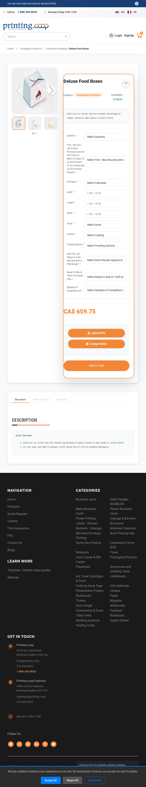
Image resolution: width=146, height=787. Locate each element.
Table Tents (83, 615)
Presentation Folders (89, 591)
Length (71, 202)
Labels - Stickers (87, 523)
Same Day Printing (88, 543)
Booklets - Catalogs (89, 528)
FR (135, 12)
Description (20, 399)
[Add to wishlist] (126, 83)
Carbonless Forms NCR (122, 545)
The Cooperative (18, 528)
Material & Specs (41, 399)
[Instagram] (19, 744)
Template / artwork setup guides (29, 570)
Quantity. (72, 135)
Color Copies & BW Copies (88, 559)
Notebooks (117, 615)
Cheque (115, 591)
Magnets (116, 600)
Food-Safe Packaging (56, 48)
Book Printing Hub (122, 533)
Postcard (116, 610)
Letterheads (118, 576)
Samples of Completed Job (75, 289)
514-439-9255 (25, 702)
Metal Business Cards (86, 511)
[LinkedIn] (36, 744)
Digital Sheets (119, 620)
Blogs (11, 550)
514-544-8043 (25, 666)
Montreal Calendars (123, 528)
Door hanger (84, 605)
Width (70, 213)
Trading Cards (85, 625)
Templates (62, 399)
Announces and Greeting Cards (120, 569)
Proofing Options (75, 244)
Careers (12, 521)
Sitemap (13, 577)
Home (10, 48)
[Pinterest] (45, 744)
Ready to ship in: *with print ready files (75, 275)
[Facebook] (11, 744)
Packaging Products (31, 48)
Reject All (72, 780)
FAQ (10, 535)
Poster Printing (86, 518)
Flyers (114, 552)
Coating (71, 234)
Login (118, 35)
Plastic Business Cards (121, 511)
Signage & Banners (123, 518)
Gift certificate (119, 586)
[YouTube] (53, 744)
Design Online (98, 343)
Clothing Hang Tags (89, 586)
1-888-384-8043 (26, 671)
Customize (94, 780)
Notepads (82, 552)
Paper (114, 595)
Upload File (98, 333)
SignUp (129, 35)
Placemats (83, 567)
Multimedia (117, 605)
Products (13, 506)
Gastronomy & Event (89, 610)
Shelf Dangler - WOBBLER (120, 502)
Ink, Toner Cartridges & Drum (89, 578)
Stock (70, 223)
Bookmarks (83, 595)
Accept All (51, 780)
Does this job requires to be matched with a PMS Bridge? (74, 259)
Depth (70, 192)
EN (122, 12)
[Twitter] (28, 744)
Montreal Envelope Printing (88, 535)
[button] (51, 90)
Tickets (81, 600)
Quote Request (17, 514)
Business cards (86, 499)
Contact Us (14, 543)
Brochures (117, 523)
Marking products (87, 620)
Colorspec (72, 181)
